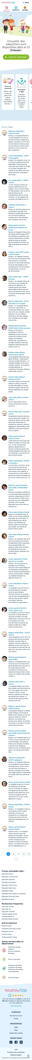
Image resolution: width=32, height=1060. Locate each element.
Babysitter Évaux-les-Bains (10, 896)
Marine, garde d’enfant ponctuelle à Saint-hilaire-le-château (19, 733)
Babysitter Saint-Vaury (9, 888)
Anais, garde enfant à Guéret (19, 782)
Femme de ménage (14, 947)
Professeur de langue (15, 967)
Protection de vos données (16, 1052)
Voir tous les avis (16, 1006)
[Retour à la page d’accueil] (8, 2)
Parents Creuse (7, 934)
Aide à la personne (14, 959)
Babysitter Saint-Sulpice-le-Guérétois (14, 893)
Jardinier (11, 949)
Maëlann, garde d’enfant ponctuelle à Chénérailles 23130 (18, 487)
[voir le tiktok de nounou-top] (10, 1042)
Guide (16, 1027)
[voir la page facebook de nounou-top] (16, 1042)
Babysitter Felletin (7, 891)
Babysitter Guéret (7, 874)
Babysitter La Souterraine (10, 877)
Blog (16, 1030)
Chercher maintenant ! (18, 57)
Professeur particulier (15, 965)
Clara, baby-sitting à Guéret (18, 512)
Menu (27, 2)
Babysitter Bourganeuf (9, 882)
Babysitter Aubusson (8, 879)
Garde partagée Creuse (9, 937)
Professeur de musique (15, 969)
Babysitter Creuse (7, 931)
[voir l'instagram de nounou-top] (21, 1042)
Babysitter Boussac (8, 899)
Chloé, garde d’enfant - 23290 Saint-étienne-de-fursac (17, 227)
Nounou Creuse (7, 926)
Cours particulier (13, 971)
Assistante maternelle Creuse (11, 928)
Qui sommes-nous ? (16, 1016)
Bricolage (11, 953)
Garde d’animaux (13, 977)
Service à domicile (14, 951)
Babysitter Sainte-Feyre (9, 885)
